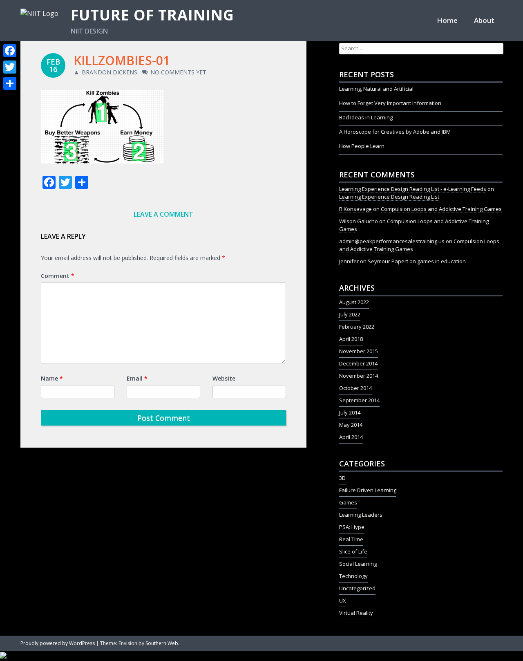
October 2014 (355, 388)
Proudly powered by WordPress (57, 643)
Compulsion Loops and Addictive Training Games (441, 209)
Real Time (351, 539)
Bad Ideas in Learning (366, 117)
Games (348, 502)
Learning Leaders (360, 514)
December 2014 (358, 363)
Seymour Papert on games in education (417, 261)
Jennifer (349, 261)
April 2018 (351, 339)
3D (342, 478)
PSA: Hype (351, 527)
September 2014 (359, 400)
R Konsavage (355, 209)
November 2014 (358, 375)
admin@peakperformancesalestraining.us (392, 241)
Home (447, 20)
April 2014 (351, 437)
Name (52, 378)
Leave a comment (163, 214)
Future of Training (152, 15)
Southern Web (161, 643)
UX (342, 600)
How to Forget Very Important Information (390, 103)
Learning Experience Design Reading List (389, 196)
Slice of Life (353, 551)
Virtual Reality (356, 612)
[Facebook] (10, 51)
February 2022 (356, 326)
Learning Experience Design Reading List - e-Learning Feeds (412, 189)
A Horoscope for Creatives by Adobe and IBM (395, 131)
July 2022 (349, 314)
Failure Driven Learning (367, 490)
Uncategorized (357, 588)
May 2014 (350, 424)
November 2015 (358, 351)
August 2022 (354, 302)
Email (137, 378)
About (484, 20)
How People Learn (361, 146)
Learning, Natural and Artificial (376, 88)
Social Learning (358, 563)
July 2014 (349, 412)
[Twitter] (10, 67)
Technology (353, 576)
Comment (57, 276)
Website (223, 378)
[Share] (10, 83)
